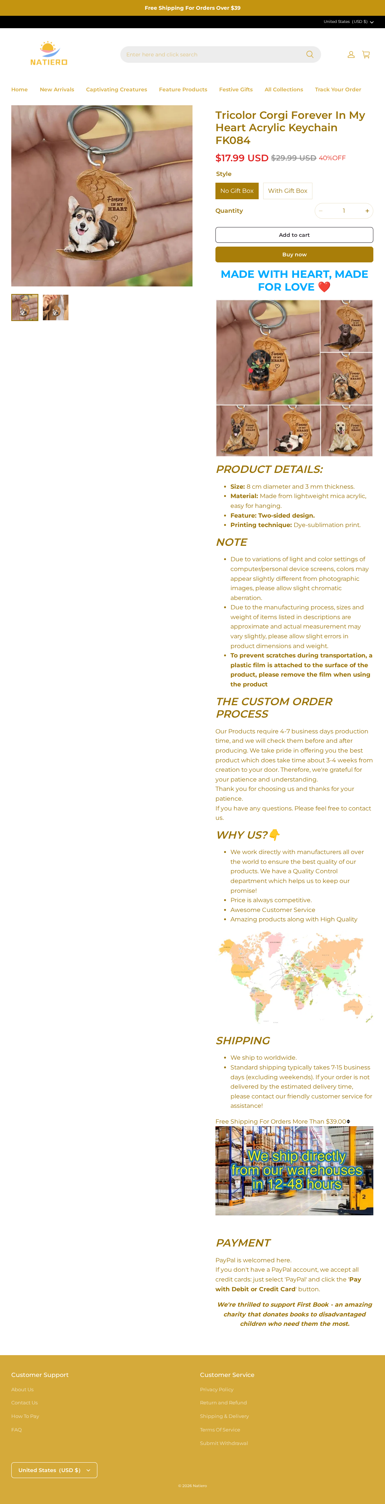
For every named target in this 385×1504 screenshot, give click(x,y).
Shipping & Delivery (224, 1416)
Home (19, 89)
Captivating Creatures (116, 89)
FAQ (16, 1430)
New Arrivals (57, 89)
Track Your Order (338, 89)
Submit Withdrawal (224, 1443)
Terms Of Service (220, 1430)
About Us (22, 1389)
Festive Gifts (236, 89)
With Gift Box (288, 190)
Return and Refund (223, 1402)
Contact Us (24, 1402)
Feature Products (183, 89)
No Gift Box (237, 190)
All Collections (284, 89)
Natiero (200, 1485)
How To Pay (25, 1416)
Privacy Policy (216, 1389)
